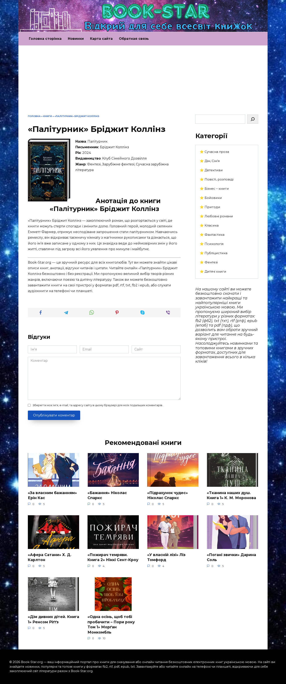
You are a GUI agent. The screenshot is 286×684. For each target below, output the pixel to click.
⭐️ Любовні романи (216, 216)
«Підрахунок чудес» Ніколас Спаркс (167, 495)
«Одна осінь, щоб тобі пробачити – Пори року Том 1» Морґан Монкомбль (111, 624)
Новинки (76, 39)
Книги (47, 116)
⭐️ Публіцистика (213, 253)
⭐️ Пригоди (210, 207)
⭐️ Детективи (211, 170)
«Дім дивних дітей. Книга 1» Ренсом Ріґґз (53, 619)
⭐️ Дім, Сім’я (210, 161)
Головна (34, 116)
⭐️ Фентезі (209, 262)
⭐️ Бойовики (211, 198)
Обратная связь (134, 39)
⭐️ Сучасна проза (214, 152)
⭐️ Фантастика (212, 235)
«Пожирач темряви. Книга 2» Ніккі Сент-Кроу (113, 557)
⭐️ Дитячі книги (213, 271)
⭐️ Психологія (211, 244)
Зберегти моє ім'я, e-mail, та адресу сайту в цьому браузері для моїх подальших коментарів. (98, 405)
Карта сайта (101, 39)
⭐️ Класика (209, 225)
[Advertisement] (143, 83)
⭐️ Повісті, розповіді (216, 179)
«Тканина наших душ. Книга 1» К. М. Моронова (231, 495)
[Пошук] (252, 119)
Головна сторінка (45, 39)
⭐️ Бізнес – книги (214, 189)
